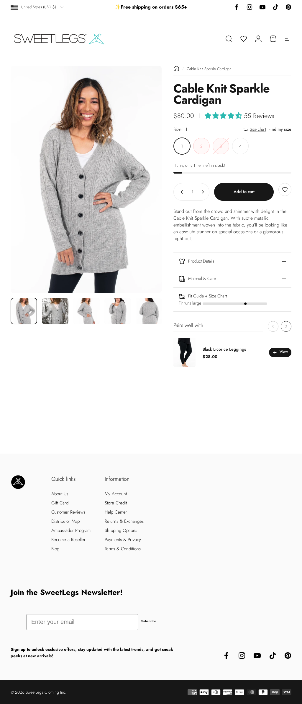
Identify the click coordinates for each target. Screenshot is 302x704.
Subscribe (148, 621)
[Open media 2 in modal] (86, 179)
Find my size (279, 129)
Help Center (116, 512)
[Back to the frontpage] (176, 69)
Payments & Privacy (123, 540)
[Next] (147, 179)
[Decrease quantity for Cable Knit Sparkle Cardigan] (180, 191)
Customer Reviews (68, 512)
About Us (59, 494)
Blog (55, 549)
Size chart (258, 129)
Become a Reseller (68, 540)
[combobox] (37, 7)
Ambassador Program (71, 530)
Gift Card (59, 503)
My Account (116, 494)
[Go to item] (24, 311)
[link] (232, 299)
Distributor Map (65, 521)
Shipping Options (121, 530)
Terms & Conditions (123, 549)
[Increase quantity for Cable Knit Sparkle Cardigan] (204, 191)
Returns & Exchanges (124, 521)
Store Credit (116, 503)
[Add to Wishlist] (284, 189)
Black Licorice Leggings (224, 349)
